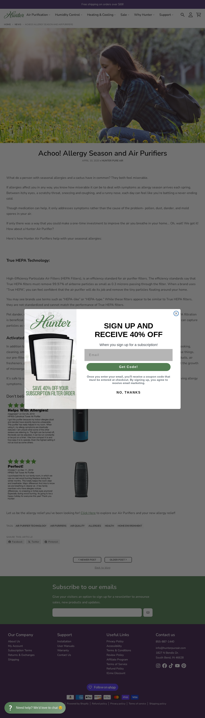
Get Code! (128, 367)
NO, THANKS (129, 392)
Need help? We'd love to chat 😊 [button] (39, 707)
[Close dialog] (176, 313)
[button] (35, 708)
